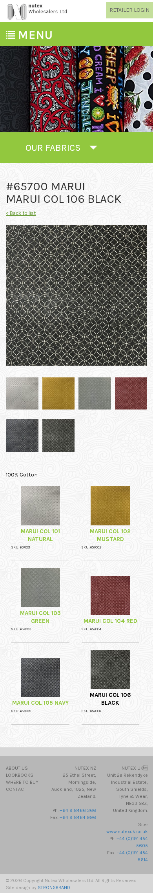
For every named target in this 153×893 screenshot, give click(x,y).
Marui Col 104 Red (110, 620)
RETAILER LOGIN (129, 10)
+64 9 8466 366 (78, 810)
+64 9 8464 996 (78, 817)
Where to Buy (22, 782)
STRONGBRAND (54, 887)
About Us (17, 768)
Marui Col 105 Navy (40, 702)
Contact (16, 789)
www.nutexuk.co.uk (127, 831)
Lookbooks (19, 775)
